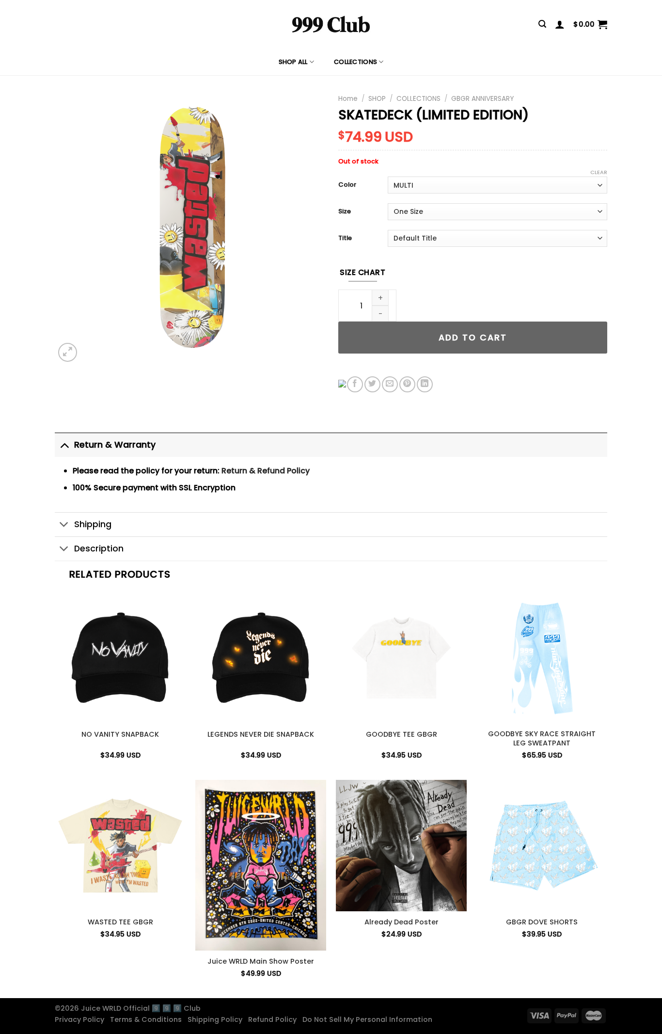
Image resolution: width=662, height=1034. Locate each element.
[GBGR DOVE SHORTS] (541, 845)
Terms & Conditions (148, 1019)
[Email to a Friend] (390, 384)
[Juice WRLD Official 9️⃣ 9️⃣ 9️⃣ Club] (331, 24)
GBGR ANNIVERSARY (482, 98)
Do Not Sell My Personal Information (369, 1019)
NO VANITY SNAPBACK (120, 734)
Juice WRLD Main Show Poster (260, 961)
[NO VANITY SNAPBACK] (120, 657)
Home (348, 98)
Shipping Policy (217, 1019)
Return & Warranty (115, 445)
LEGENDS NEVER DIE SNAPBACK (260, 734)
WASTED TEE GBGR (120, 922)
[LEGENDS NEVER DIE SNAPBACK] (260, 657)
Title (345, 238)
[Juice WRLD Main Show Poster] (260, 865)
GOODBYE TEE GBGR (401, 734)
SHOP (377, 98)
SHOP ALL (293, 62)
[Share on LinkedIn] (425, 384)
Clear (598, 172)
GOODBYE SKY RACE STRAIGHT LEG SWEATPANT (542, 738)
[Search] (542, 24)
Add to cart (473, 337)
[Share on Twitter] (372, 384)
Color (347, 185)
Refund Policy (274, 1019)
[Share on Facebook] (355, 384)
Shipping (92, 524)
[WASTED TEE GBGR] (120, 845)
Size (344, 212)
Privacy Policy (81, 1019)
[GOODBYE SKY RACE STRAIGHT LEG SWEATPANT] (541, 657)
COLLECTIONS (355, 62)
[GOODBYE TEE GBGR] (401, 657)
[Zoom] (67, 352)
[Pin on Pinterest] (407, 384)
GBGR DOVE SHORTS (542, 922)
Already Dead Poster (401, 922)
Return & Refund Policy (265, 470)
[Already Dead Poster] (401, 845)
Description (99, 548)
